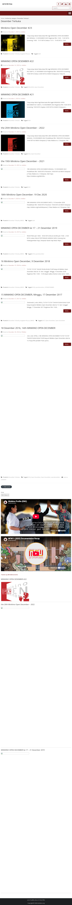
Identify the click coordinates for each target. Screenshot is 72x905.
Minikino (24, 332)
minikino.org (41, 903)
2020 (33, 220)
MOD (32, 87)
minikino (23, 32)
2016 (29, 477)
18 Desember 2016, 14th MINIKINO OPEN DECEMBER (28, 327)
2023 (29, 120)
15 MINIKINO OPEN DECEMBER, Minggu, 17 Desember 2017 (31, 294)
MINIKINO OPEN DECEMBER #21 (17, 94)
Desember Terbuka (14, 54)
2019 (33, 254)
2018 (33, 287)
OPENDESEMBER (49, 287)
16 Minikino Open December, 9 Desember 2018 (25, 261)
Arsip (2, 492)
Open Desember (60, 320)
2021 (29, 187)
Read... (67, 44)
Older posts (6, 487)
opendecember (39, 254)
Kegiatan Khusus (25, 54)
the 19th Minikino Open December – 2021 (22, 161)
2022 (29, 154)
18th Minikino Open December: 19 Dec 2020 (24, 194)
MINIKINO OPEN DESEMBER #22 (17, 61)
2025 (39, 54)
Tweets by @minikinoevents (9, 575)
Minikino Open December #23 (16, 27)
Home (2, 18)
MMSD (22, 220)
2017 (43, 320)
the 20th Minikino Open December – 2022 (22, 127)
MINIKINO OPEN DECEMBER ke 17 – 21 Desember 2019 (29, 227)
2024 (29, 87)
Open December (39, 87)
